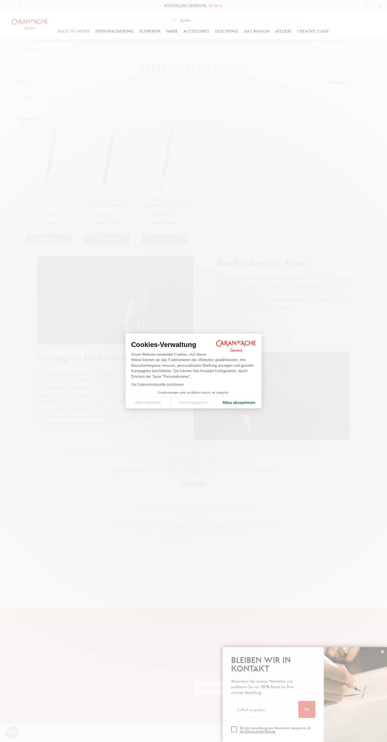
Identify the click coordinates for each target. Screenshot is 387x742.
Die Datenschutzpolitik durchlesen (157, 385)
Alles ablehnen (148, 402)
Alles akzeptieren (239, 402)
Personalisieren (193, 402)
